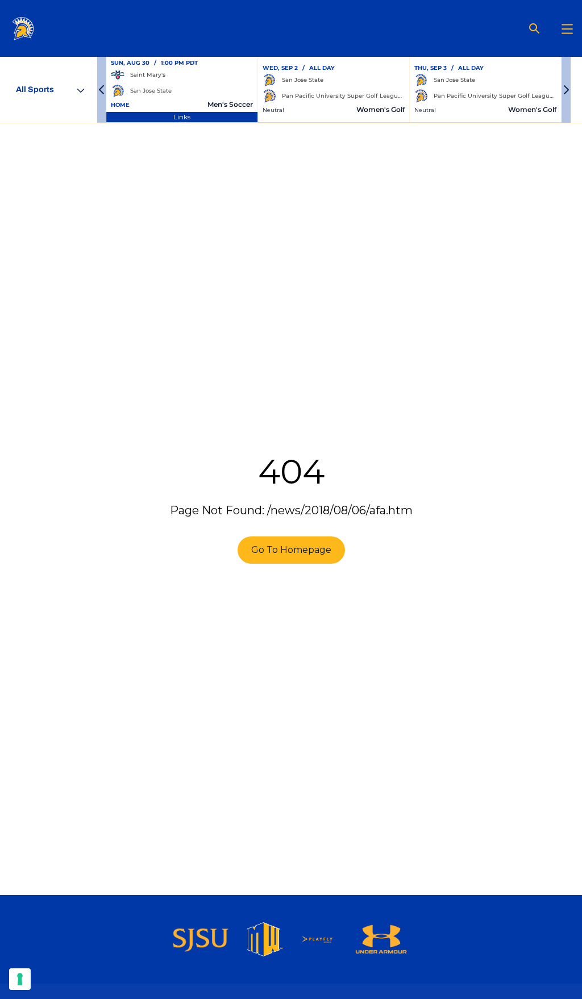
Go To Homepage (291, 549)
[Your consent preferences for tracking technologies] (20, 979)
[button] (101, 90)
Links (181, 117)
